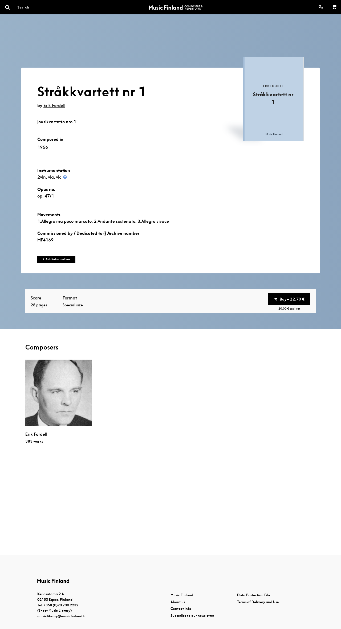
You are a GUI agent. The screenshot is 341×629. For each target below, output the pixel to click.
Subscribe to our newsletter (192, 615)
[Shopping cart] (334, 7)
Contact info (180, 608)
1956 (42, 147)
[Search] (33, 7)
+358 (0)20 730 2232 (60, 605)
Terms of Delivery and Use (258, 602)
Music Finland (181, 595)
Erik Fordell (54, 105)
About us (177, 602)
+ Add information (56, 259)
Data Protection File (253, 595)
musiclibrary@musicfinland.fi (61, 616)
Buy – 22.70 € (292, 299)
